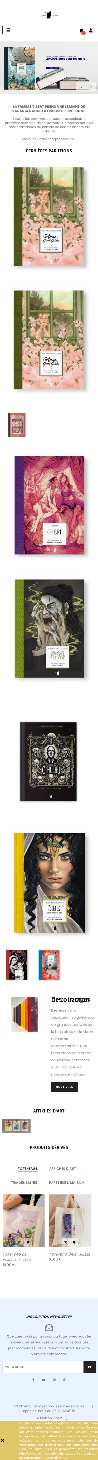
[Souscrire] (89, 1367)
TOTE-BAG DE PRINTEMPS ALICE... (18, 1257)
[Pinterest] (54, 1380)
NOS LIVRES (64, 1087)
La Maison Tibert (49, 1418)
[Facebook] (33, 1380)
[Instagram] (64, 1380)
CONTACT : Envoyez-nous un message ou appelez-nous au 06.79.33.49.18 (49, 1408)
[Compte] (91, 31)
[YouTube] (44, 1380)
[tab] (28, 1169)
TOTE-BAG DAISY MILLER (69, 1254)
